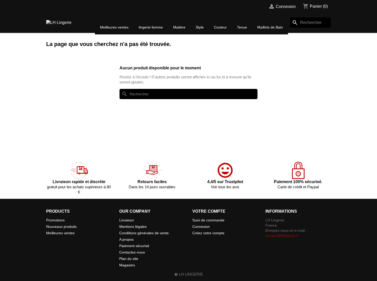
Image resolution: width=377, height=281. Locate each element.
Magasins (127, 265)
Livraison (126, 220)
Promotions (55, 220)
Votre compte (208, 211)
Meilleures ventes (60, 233)
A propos (126, 239)
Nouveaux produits (61, 226)
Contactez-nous (132, 252)
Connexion (201, 226)
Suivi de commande (208, 220)
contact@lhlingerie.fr (282, 235)
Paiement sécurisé (134, 246)
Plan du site (128, 259)
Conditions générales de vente (144, 233)
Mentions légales (133, 226)
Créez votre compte (208, 233)
